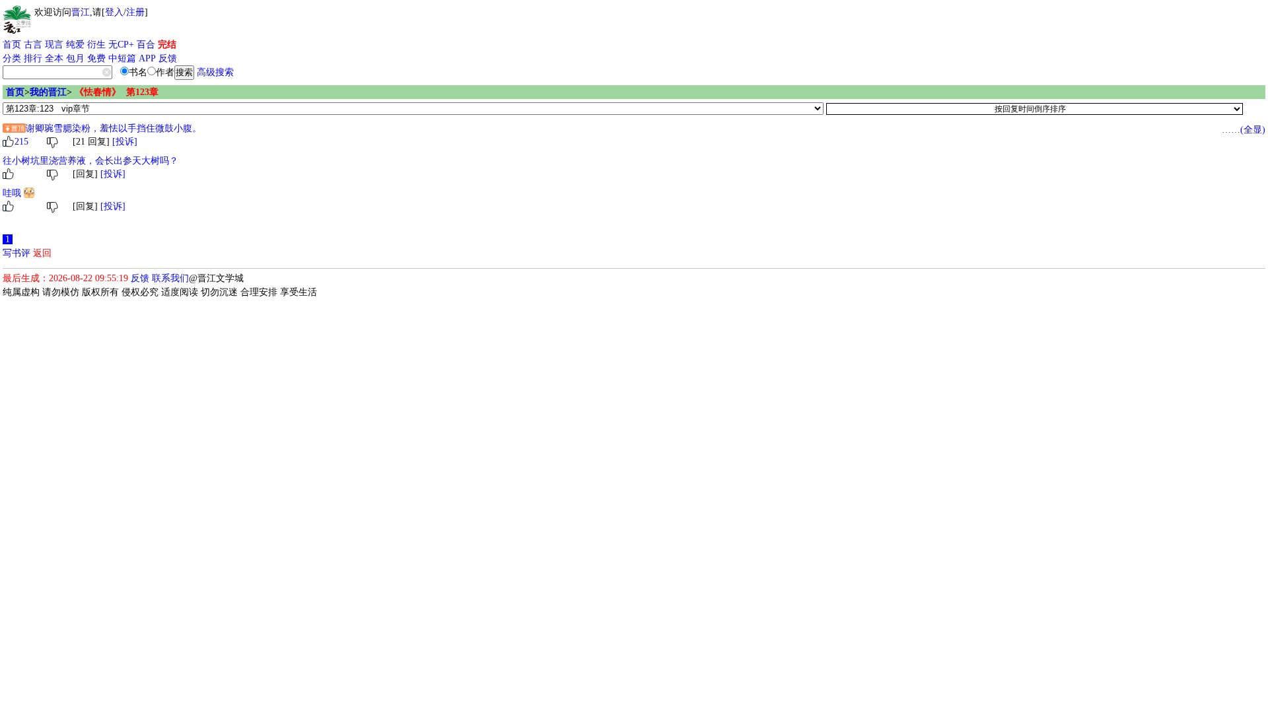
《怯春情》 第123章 (116, 92)
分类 (12, 58)
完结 (167, 45)
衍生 (96, 45)
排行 (33, 58)
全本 (54, 58)
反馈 (167, 58)
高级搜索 (215, 72)
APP (147, 58)
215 (21, 142)
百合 (146, 45)
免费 (96, 58)
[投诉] (124, 142)
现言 (54, 45)
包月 (75, 58)
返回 (42, 253)
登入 (114, 12)
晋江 (80, 12)
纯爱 (75, 45)
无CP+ (121, 45)
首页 (12, 45)
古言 (33, 45)
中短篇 (122, 58)
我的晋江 (48, 92)
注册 (135, 12)
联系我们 (170, 278)
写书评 (16, 253)
